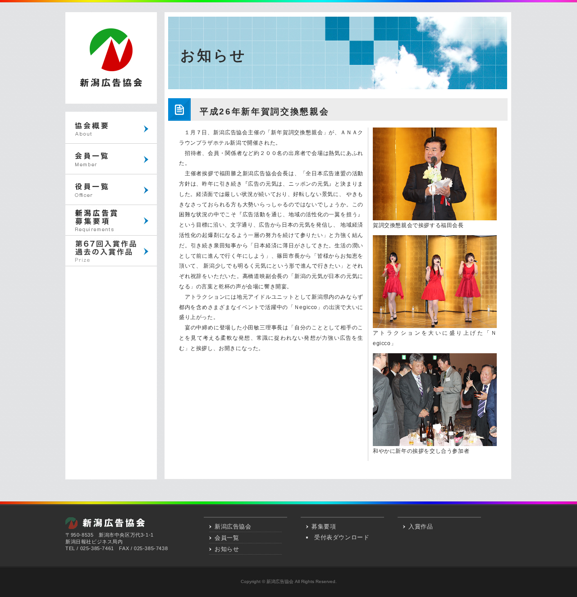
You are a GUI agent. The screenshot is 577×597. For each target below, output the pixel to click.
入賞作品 (420, 526)
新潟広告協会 (233, 526)
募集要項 (323, 526)
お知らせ (227, 549)
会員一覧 (227, 537)
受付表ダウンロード (341, 537)
